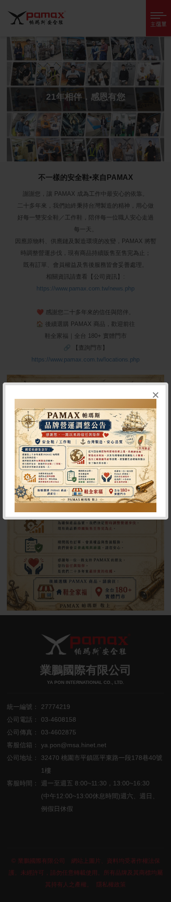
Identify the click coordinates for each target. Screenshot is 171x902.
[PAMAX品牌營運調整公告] (85, 455)
